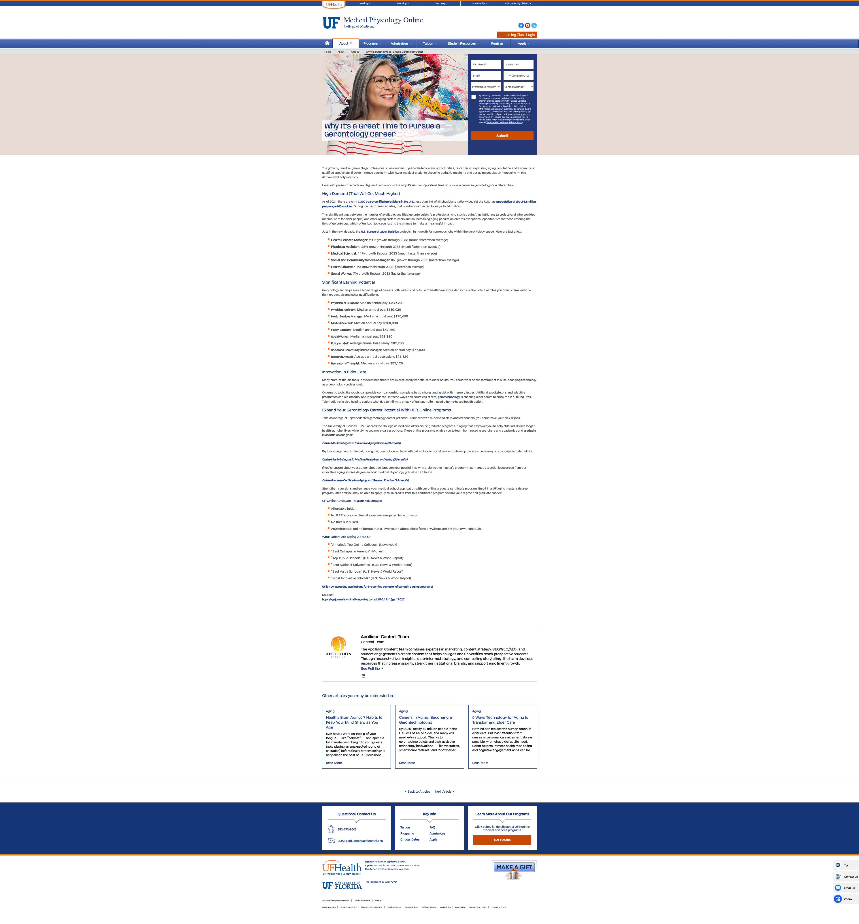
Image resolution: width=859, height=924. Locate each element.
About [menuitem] (343, 43)
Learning (402, 3)
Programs (407, 833)
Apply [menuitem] (522, 43)
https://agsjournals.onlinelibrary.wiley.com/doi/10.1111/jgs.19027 (363, 599)
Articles (355, 51)
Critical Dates (409, 839)
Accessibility (460, 907)
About (341, 51)
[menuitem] (327, 43)
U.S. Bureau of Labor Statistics (380, 231)
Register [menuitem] (497, 43)
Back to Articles (417, 791)
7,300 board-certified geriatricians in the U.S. (386, 201)
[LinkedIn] (363, 676)
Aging (330, 711)
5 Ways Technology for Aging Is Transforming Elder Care (500, 720)
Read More (334, 763)
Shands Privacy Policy (477, 907)
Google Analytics (329, 907)
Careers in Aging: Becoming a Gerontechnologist (425, 720)
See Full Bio (370, 668)
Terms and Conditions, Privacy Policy (504, 122)
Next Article (444, 791)
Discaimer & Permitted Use (371, 907)
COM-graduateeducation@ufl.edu (360, 841)
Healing (363, 3)
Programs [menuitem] (371, 43)
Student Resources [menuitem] (462, 43)
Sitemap (378, 900)
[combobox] (508, 75)
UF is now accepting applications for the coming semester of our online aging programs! (377, 586)
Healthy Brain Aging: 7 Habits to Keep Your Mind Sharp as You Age (354, 722)
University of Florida (498, 907)
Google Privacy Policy (348, 907)
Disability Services (394, 907)
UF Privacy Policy (429, 907)
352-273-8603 (347, 829)
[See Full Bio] (382, 668)
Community (478, 3)
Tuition (405, 827)
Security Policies (411, 907)
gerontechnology (448, 397)
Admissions (437, 833)
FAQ (432, 827)
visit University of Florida (518, 3)
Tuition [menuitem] (428, 43)
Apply (433, 839)
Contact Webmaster (362, 900)
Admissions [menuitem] (399, 43)
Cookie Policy (445, 907)
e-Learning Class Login (517, 35)
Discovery (440, 3)
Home (327, 51)
